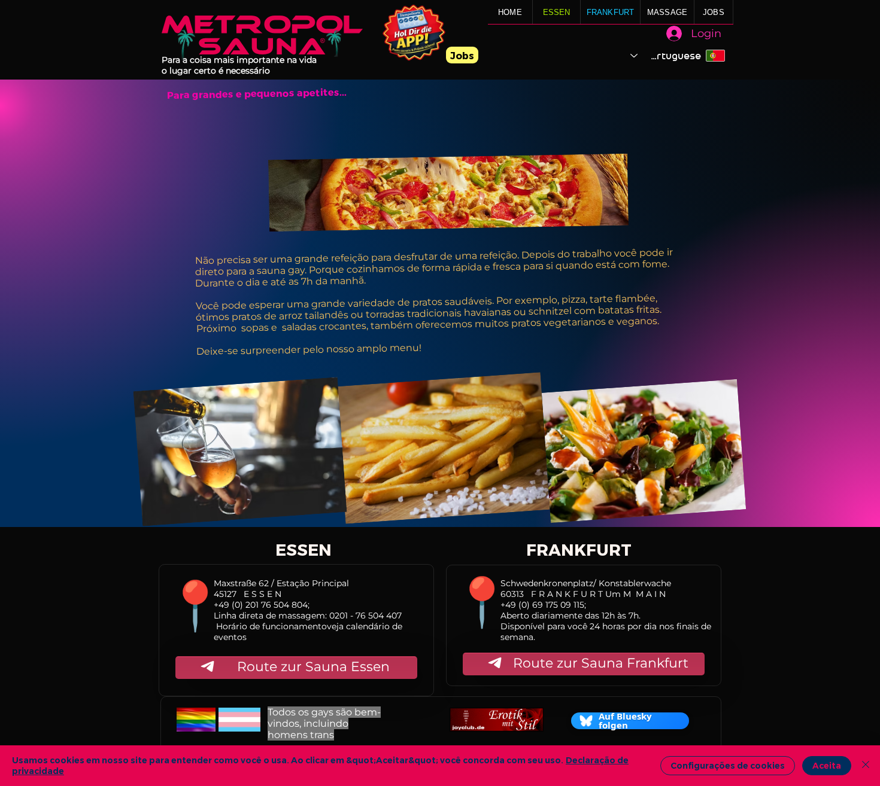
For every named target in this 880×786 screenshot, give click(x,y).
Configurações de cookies (727, 765)
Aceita (826, 765)
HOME (510, 12)
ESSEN (557, 12)
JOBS (713, 12)
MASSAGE (667, 12)
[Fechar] (865, 765)
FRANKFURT (611, 12)
